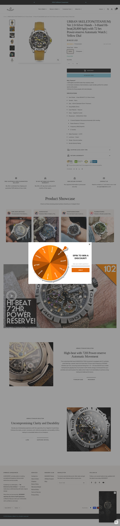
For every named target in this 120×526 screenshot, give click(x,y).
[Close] (89, 244)
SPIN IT (81, 270)
